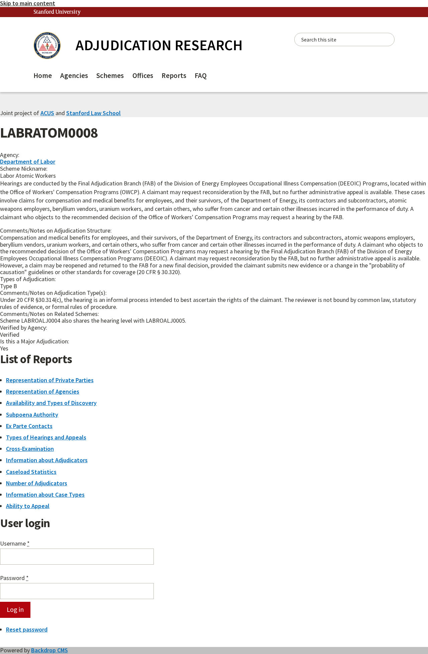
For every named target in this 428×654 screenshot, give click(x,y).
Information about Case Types (45, 494)
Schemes (110, 75)
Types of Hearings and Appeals (46, 437)
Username (15, 543)
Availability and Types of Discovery (51, 403)
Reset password (26, 629)
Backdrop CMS (49, 650)
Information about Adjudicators (47, 460)
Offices (142, 75)
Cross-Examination (30, 449)
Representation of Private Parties (50, 380)
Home (42, 75)
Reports (174, 75)
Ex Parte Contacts (29, 426)
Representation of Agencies (42, 391)
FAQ (201, 75)
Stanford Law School (93, 113)
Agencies (74, 75)
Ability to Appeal (27, 506)
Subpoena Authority (32, 414)
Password (14, 578)
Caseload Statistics (31, 472)
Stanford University (57, 12)
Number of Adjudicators (36, 483)
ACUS (47, 113)
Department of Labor (27, 161)
